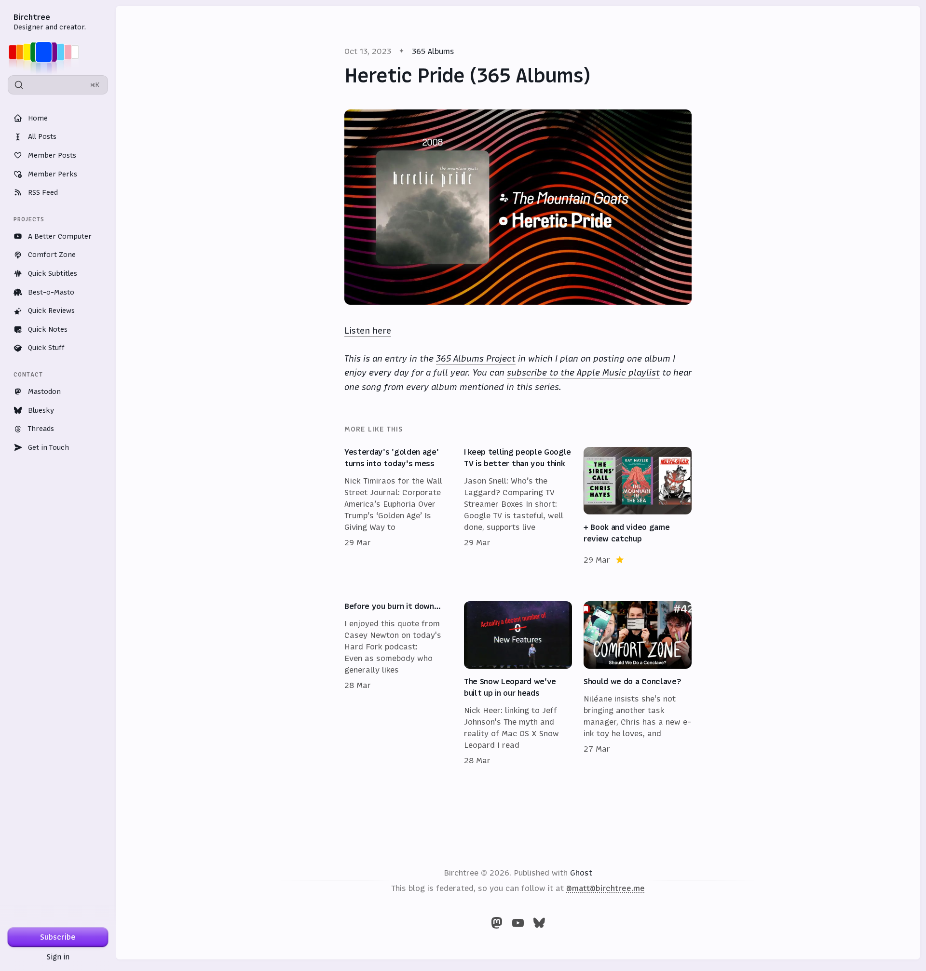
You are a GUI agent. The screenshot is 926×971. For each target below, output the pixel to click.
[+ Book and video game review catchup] (638, 506)
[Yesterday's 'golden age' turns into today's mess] (398, 506)
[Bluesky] (539, 922)
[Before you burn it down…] (398, 683)
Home (38, 118)
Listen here (367, 331)
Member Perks (52, 174)
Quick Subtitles (52, 273)
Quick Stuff (46, 347)
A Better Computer (60, 236)
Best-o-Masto (51, 292)
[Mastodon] (496, 922)
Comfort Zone (52, 254)
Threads (41, 428)
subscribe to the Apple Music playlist (583, 372)
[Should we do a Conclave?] (638, 683)
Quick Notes (48, 329)
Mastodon (44, 391)
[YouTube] (518, 922)
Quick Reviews (51, 310)
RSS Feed (43, 192)
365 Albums (433, 51)
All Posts (42, 136)
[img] (46, 52)
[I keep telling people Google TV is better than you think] (518, 506)
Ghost (581, 872)
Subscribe (58, 937)
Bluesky (41, 410)
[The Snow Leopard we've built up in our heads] (518, 683)
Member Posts (52, 155)
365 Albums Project (476, 358)
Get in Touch (48, 447)
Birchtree (32, 17)
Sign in (58, 957)
